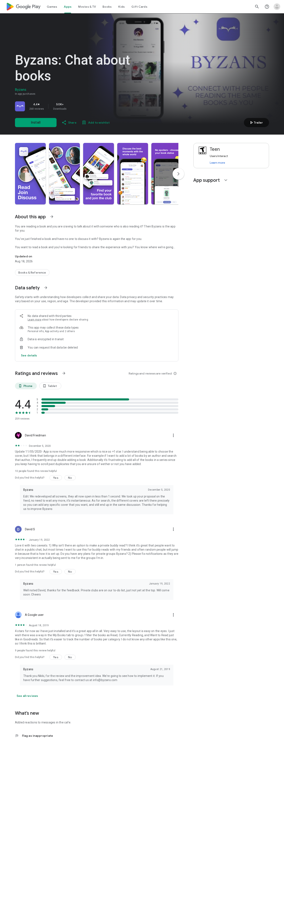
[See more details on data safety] (29, 355)
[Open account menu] (277, 7)
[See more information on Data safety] (46, 288)
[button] (30, 173)
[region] (73, 106)
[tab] (52, 6)
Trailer (256, 122)
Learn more (34, 319)
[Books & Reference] (32, 272)
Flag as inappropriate (34, 736)
